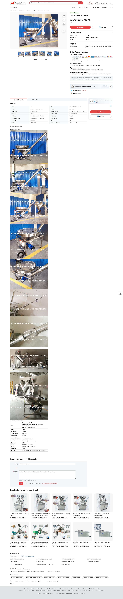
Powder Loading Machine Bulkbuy (50, 581)
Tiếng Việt (94, 590)
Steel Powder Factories (49, 577)
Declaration (76, 593)
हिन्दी (80, 590)
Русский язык (48, 590)
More (11, 583)
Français (43, 590)
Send (21, 483)
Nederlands (64, 590)
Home (11, 10)
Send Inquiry (80, 27)
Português (38, 590)
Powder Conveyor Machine (101, 577)
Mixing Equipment (34, 10)
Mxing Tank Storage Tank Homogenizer (44, 564)
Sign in (111, 3)
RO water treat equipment (16, 564)
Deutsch (59, 590)
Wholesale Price (63, 588)
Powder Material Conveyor (34, 581)
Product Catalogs (30, 556)
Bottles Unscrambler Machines (17, 559)
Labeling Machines (14, 561)
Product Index (86, 588)
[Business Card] (110, 106)
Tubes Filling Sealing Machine (68, 561)
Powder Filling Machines (92, 561)
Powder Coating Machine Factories (33, 577)
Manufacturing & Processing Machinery (21, 10)
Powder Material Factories (17, 577)
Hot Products (26, 588)
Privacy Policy (82, 593)
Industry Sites (70, 588)
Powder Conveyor (76, 577)
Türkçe (89, 590)
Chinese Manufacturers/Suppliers (44, 588)
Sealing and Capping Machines (94, 559)
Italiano (54, 590)
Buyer (80, 7)
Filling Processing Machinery (68, 559)
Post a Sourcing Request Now (49, 483)
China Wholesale (55, 588)
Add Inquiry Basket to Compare (39, 59)
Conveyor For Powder (88, 577)
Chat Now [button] (103, 27)
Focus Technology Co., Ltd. (52, 593)
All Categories (15, 7)
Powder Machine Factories (63, 577)
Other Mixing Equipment (44, 10)
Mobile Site (92, 588)
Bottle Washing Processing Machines (44, 559)
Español (32, 590)
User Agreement (69, 593)
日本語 (77, 590)
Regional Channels (78, 588)
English (28, 590)
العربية (69, 590)
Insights (97, 588)
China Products (34, 588)
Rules (112, 7)
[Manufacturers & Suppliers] (18, 2)
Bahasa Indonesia (101, 590)
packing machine (39, 561)
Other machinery (65, 564)
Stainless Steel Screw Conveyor (18, 581)
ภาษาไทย (85, 590)
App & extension (95, 7)
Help (87, 7)
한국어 (73, 590)
